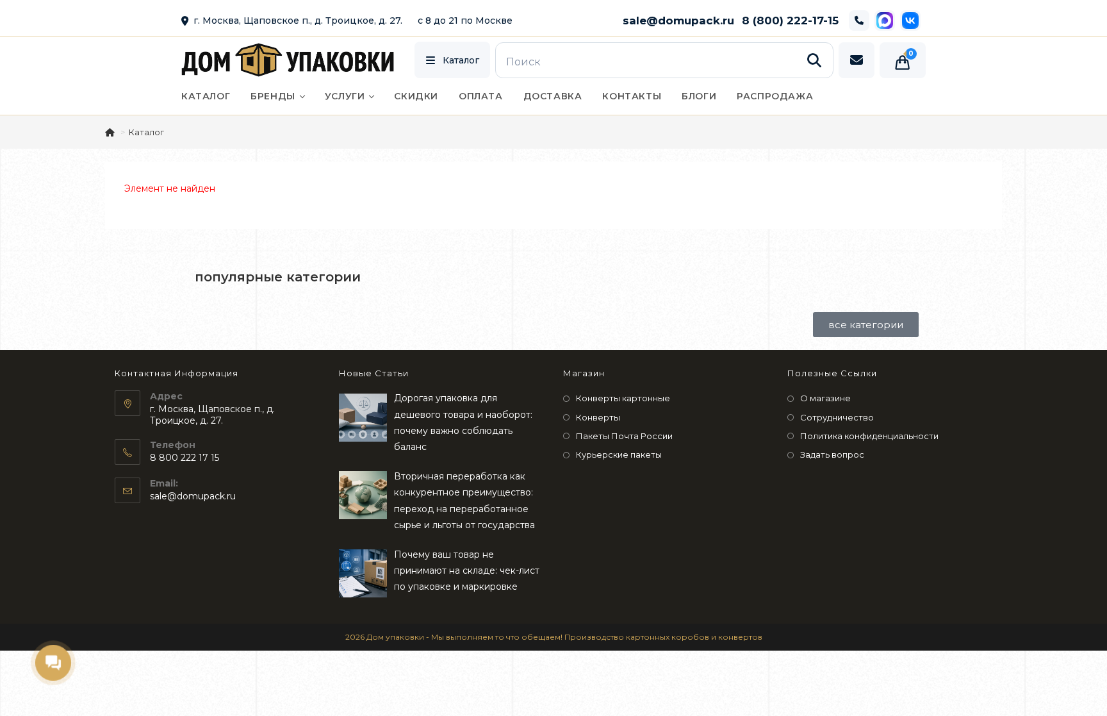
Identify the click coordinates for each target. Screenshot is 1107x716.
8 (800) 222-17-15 (790, 20)
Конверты (598, 417)
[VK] (910, 20)
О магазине (825, 398)
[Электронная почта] (856, 60)
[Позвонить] (859, 20)
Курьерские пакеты (619, 454)
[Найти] (814, 60)
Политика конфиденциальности (869, 436)
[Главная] (111, 132)
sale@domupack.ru (678, 20)
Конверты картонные (623, 398)
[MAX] (884, 20)
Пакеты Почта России (624, 436)
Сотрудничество (837, 417)
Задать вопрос (832, 454)
